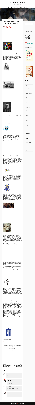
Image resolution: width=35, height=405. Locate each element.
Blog (5, 27)
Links (14, 7)
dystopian (27, 100)
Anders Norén (22, 403)
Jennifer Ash (25, 7)
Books (11, 7)
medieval (27, 120)
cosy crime (27, 97)
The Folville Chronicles (28, 142)
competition (27, 90)
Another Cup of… (28, 83)
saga (26, 136)
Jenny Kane (21, 7)
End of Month (9, 27)
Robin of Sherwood (28, 133)
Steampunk (27, 138)
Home (8, 7)
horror (26, 112)
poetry (26, 128)
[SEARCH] (32, 24)
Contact (18, 7)
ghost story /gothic (28, 107)
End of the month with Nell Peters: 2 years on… (11, 23)
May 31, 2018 (11, 26)
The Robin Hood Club (28, 145)
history (26, 110)
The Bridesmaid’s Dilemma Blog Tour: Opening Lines (17, 366)
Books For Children (28, 88)
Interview (27, 115)
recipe (26, 130)
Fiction (26, 105)
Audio (26, 85)
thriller (26, 147)
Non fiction (27, 125)
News (11, 27)
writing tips (27, 150)
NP (3, 341)
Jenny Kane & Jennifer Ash (17, 2)
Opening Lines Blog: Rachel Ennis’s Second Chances (7, 366)
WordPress (15, 403)
